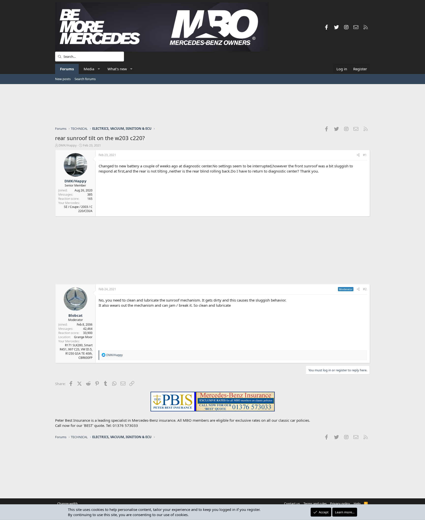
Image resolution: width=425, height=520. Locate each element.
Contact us (292, 503)
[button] (99, 69)
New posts (63, 79)
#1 (365, 155)
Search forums (85, 79)
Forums (67, 68)
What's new (117, 68)
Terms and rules (315, 503)
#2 (365, 289)
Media (89, 68)
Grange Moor (83, 337)
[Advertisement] (212, 105)
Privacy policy (340, 503)
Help (357, 503)
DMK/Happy (68, 145)
